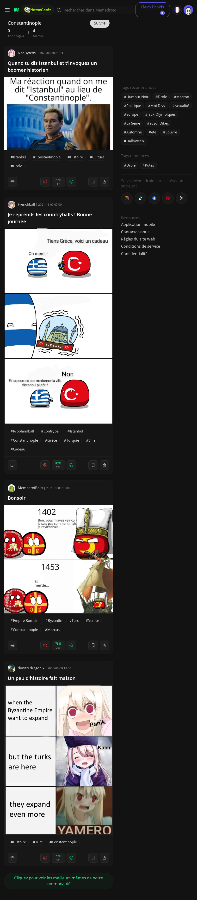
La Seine (133, 123)
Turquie (72, 440)
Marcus (53, 629)
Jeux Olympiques (162, 114)
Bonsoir (17, 498)
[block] (104, 181)
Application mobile (138, 224)
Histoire (76, 157)
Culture (98, 157)
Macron (182, 96)
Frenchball (26, 204)
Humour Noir (137, 96)
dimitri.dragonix (31, 668)
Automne (134, 132)
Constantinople (48, 157)
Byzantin (55, 620)
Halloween (135, 140)
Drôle (17, 165)
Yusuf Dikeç (159, 123)
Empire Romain (25, 620)
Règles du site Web (138, 239)
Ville (91, 440)
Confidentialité (134, 253)
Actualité (182, 105)
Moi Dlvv (157, 105)
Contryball (52, 431)
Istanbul (19, 157)
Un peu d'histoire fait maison (42, 678)
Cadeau (19, 449)
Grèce (52, 440)
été (153, 132)
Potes (149, 165)
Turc (75, 620)
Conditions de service (140, 246)
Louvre (171, 132)
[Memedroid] (15, 10)
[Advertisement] (157, 48)
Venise (93, 620)
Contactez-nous (135, 231)
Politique (133, 105)
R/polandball (23, 431)
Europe (132, 114)
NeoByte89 (27, 52)
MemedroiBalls (30, 487)
